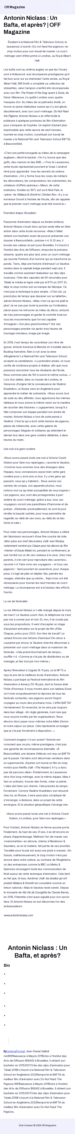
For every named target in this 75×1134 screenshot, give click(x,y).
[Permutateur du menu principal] (67, 7)
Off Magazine (14, 7)
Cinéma (11, 1051)
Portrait (20, 1051)
